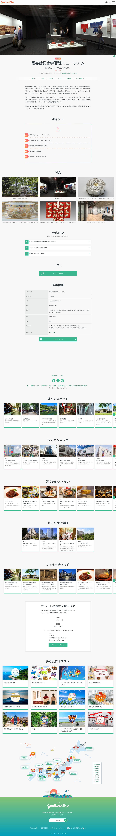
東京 (50, 385)
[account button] (110, 2)
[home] (7, 2)
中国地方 (39, 765)
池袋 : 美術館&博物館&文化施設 (78, 385)
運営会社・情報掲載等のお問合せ (76, 828)
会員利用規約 (44, 828)
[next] (114, 414)
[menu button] (113, 2)
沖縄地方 (24, 758)
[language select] (106, 2)
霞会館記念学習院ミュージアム (69, 73)
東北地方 (76, 760)
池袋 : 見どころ (62, 385)
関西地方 (49, 763)
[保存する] (114, 56)
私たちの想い (34, 828)
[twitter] (58, 380)
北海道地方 (89, 748)
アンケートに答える (58, 645)
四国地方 (41, 779)
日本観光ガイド (34, 385)
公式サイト (52, 332)
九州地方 (24, 767)
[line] (62, 380)
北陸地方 (57, 760)
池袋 (55, 385)
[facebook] (53, 380)
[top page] (27, 385)
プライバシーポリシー (57, 828)
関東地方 (44, 385)
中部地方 (57, 779)
